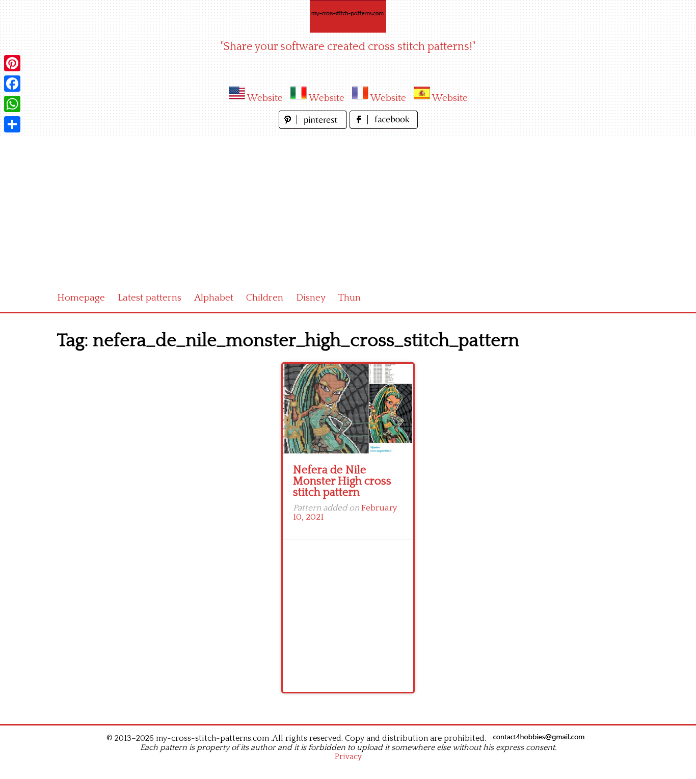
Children (264, 297)
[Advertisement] (348, 208)
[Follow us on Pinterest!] (314, 126)
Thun (349, 297)
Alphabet (213, 297)
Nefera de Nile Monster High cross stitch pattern (342, 481)
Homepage (81, 297)
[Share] (12, 124)
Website (265, 98)
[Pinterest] (12, 63)
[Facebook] (12, 83)
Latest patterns (149, 297)
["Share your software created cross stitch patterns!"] (348, 16)
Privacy (348, 756)
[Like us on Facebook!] (384, 126)
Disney (311, 297)
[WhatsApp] (12, 104)
